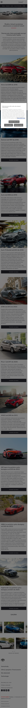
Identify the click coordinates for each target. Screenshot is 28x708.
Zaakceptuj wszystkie (18, 125)
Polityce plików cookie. (21, 118)
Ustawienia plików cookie (14, 121)
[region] (14, 115)
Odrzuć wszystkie (8, 125)
